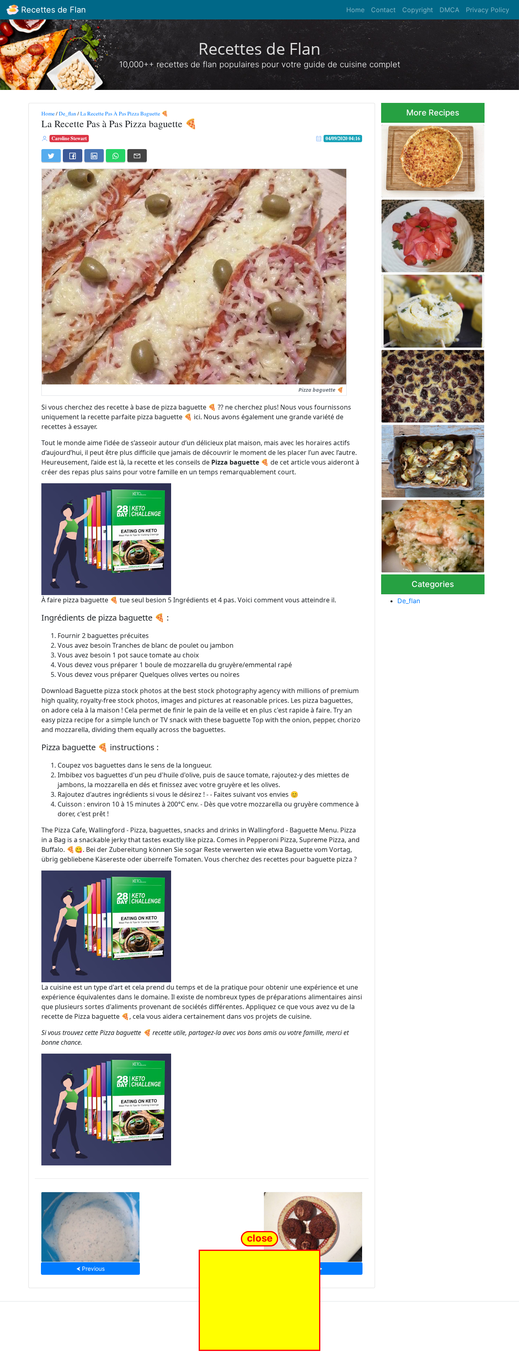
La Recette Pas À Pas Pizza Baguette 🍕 (124, 113)
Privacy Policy (487, 10)
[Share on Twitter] (51, 155)
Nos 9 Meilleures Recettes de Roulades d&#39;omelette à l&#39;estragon (432, 309)
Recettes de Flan (52, 10)
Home (355, 10)
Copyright (417, 10)
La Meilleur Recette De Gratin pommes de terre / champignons (432, 458)
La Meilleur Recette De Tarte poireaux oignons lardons (430, 159)
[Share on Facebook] (72, 155)
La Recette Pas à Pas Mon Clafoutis (427, 384)
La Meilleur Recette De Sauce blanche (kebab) (90, 1224)
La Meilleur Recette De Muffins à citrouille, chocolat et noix (313, 1224)
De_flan (67, 113)
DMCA (449, 10)
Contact (383, 10)
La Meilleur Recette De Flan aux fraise (429, 233)
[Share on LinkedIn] (94, 155)
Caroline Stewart (69, 138)
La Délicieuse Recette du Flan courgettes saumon (432, 534)
